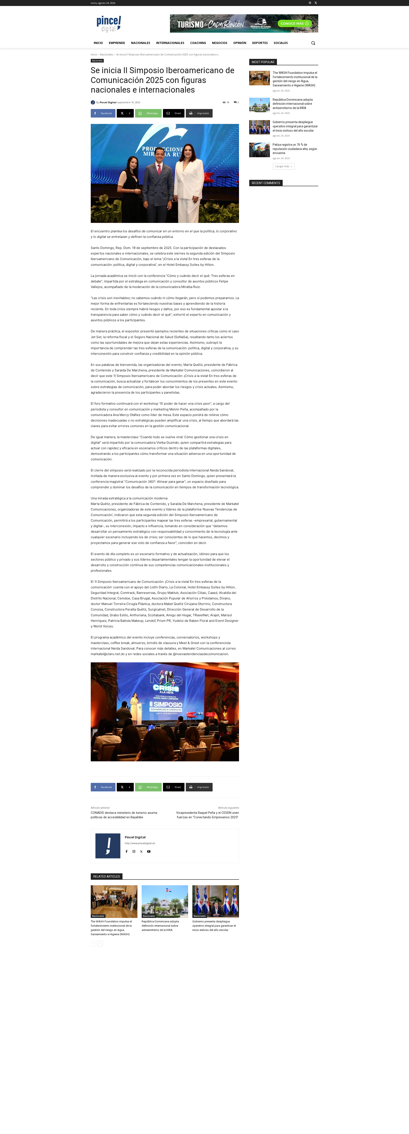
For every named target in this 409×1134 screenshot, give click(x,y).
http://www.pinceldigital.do (140, 843)
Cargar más (282, 166)
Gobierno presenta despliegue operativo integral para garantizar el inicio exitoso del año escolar (214, 926)
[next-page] (100, 943)
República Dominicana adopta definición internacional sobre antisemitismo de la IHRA (160, 926)
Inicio (94, 54)
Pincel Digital (108, 102)
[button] (313, 43)
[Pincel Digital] (93, 102)
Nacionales (106, 54)
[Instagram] (309, 3)
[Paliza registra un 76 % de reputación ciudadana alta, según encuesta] (259, 150)
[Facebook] (126, 850)
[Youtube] (148, 850)
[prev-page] (93, 943)
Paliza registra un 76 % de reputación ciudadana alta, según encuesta (295, 149)
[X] (315, 3)
